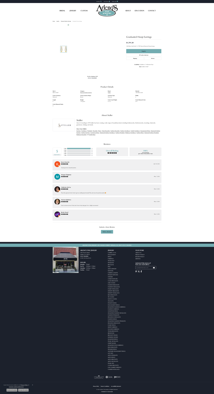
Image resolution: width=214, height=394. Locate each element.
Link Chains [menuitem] (111, 283)
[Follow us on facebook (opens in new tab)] (141, 272)
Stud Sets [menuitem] (111, 301)
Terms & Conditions (105, 386)
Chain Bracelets (106, 131)
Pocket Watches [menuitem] (113, 275)
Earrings (78, 131)
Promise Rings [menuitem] (112, 349)
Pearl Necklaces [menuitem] (113, 341)
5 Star (65, 148)
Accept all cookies (23, 390)
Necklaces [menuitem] (111, 261)
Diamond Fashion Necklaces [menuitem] (117, 313)
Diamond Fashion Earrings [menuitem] (116, 307)
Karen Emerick (65, 162)
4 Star (65, 150)
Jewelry (73, 10)
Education (139, 10)
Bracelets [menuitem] (111, 265)
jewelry (58, 21)
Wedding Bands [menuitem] (113, 337)
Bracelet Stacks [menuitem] (113, 335)
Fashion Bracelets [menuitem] (113, 285)
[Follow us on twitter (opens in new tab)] (139, 272)
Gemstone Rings (94, 133)
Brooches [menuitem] (111, 333)
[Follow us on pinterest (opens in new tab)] (136, 272)
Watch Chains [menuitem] (112, 299)
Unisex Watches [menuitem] (113, 279)
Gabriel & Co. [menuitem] (112, 253)
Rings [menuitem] (109, 257)
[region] (93, 49)
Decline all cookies (12, 390)
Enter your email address (142, 264)
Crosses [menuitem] (110, 277)
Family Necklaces (135, 131)
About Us (138, 253)
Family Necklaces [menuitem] (113, 289)
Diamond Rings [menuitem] (113, 339)
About (128, 10)
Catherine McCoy (66, 187)
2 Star (65, 153)
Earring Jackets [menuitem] (113, 273)
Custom (84, 10)
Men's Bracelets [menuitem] (113, 359)
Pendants (89, 131)
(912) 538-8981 (92, 78)
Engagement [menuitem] (112, 255)
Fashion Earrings (85, 133)
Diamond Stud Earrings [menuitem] (115, 345)
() (92, 148)
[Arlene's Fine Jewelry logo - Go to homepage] (107, 11)
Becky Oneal (64, 212)
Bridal (62, 10)
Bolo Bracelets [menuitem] (112, 347)
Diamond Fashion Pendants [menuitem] (117, 321)
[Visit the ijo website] (117, 377)
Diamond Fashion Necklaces (107, 133)
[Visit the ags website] (99, 377)
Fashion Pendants (120, 133)
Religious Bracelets (81, 134)
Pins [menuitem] (109, 267)
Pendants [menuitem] (111, 263)
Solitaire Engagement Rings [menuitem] (116, 351)
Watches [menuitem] (110, 271)
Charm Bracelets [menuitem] (113, 365)
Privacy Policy (140, 255)
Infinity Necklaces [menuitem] (113, 293)
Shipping (135, 58)
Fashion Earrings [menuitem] (113, 309)
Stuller (109, 92)
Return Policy (139, 257)
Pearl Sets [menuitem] (111, 363)
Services (137, 259)
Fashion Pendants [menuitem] (113, 315)
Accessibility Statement (116, 386)
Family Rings (92, 134)
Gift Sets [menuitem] (110, 353)
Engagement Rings (145, 131)
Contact (152, 10)
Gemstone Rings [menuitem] (113, 311)
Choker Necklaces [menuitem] (113, 369)
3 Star (65, 151)
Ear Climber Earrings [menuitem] (114, 367)
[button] (99, 1)
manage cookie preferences (16, 386)
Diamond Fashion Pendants (151, 133)
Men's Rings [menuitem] (111, 357)
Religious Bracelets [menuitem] (114, 323)
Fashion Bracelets (115, 131)
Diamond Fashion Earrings (66, 21)
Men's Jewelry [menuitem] (112, 269)
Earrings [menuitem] (111, 259)
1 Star (65, 155)
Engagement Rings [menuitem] (114, 305)
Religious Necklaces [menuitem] (114, 317)
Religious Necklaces (130, 133)
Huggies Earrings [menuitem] (113, 329)
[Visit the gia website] (109, 377)
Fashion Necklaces (125, 131)
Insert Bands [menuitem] (112, 343)
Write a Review (107, 232)
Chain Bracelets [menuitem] (113, 281)
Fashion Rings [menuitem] (112, 319)
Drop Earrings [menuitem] (112, 327)
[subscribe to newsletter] (154, 267)
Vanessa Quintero (66, 200)
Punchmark (110, 391)
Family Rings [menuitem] (112, 325)
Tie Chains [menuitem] (111, 297)
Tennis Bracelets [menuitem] (113, 331)
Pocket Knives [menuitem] (112, 303)
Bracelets (95, 131)
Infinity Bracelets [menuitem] (113, 291)
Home (54, 21)
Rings (99, 131)
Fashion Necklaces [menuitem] (114, 287)
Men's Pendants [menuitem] (113, 355)
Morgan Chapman (66, 175)
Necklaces (84, 131)
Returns (152, 58)
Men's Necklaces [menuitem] (113, 361)
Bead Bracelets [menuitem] (112, 295)
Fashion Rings (140, 133)
